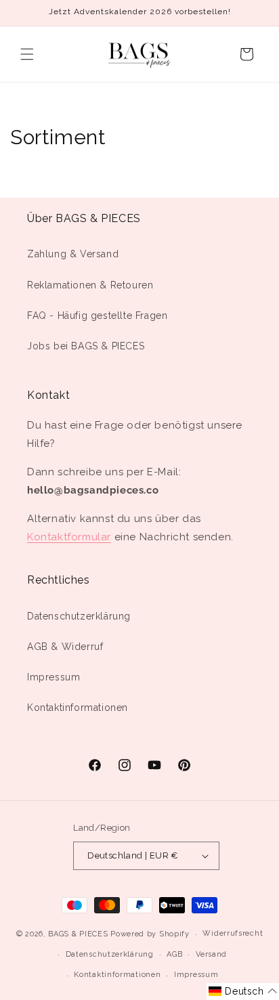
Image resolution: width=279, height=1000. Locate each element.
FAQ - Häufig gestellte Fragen (97, 315)
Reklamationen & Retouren (90, 285)
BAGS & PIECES (78, 934)
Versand (211, 954)
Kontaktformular (69, 537)
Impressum (53, 677)
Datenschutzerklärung (79, 616)
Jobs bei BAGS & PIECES (85, 346)
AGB (174, 954)
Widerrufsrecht (232, 933)
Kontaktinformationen (77, 707)
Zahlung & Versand (73, 253)
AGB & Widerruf (65, 646)
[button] (27, 54)
